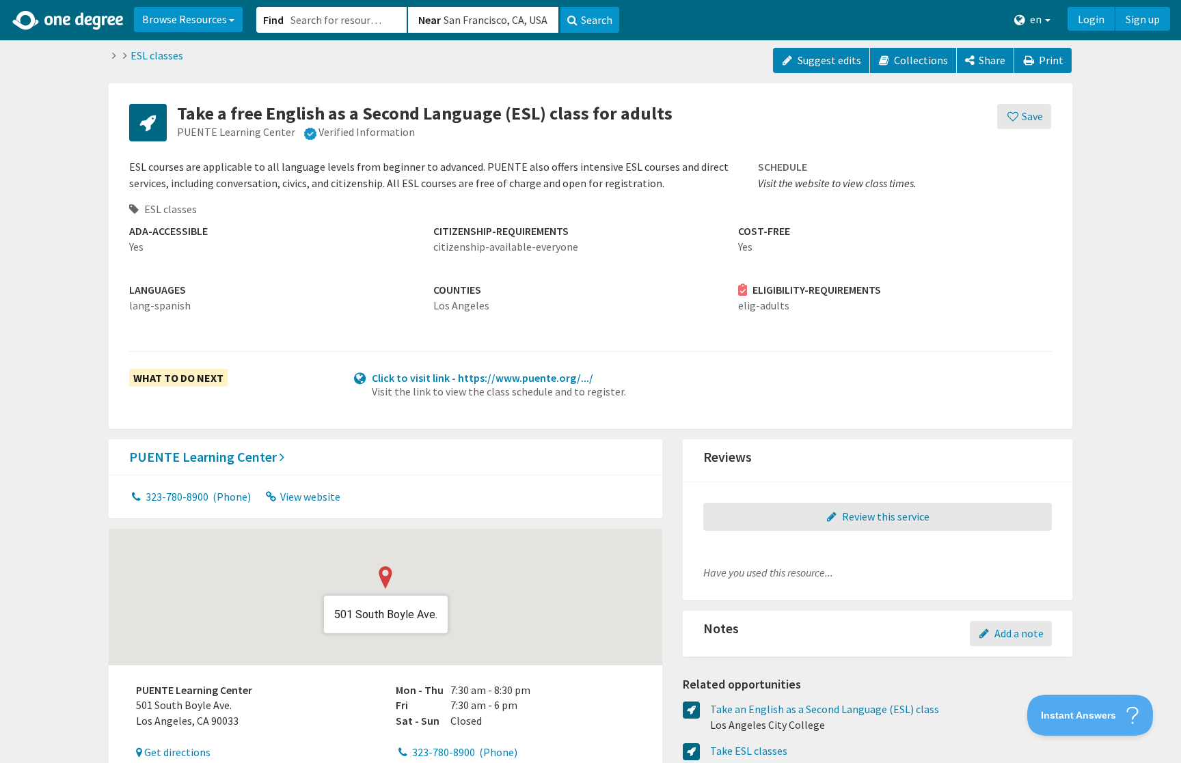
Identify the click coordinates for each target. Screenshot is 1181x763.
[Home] (68, 20)
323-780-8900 (197, 496)
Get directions (176, 752)
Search (596, 20)
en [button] (1036, 19)
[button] (590, 381)
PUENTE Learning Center (204, 456)
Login (1091, 19)
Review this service (884, 516)
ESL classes (157, 55)
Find (273, 20)
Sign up (1143, 19)
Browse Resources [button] (185, 19)
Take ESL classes (748, 751)
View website (309, 496)
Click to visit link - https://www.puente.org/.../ (482, 378)
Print (1050, 60)
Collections (920, 60)
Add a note (1018, 633)
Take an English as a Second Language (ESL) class (824, 709)
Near (429, 20)
